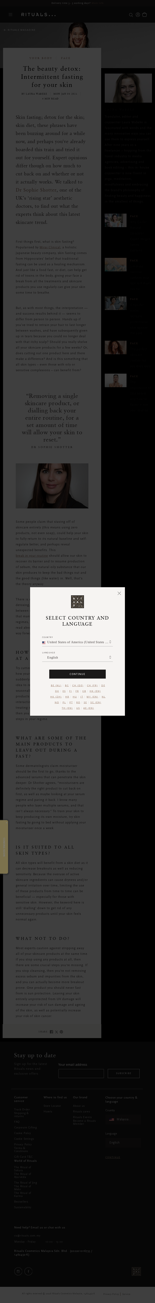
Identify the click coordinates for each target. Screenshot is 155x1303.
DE (103, 685)
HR (67, 697)
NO (57, 702)
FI (70, 691)
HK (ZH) (56, 697)
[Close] (119, 593)
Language (48, 652)
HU (75, 697)
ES (64, 691)
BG (67, 685)
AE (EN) (88, 708)
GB (84, 691)
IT (81, 697)
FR (77, 691)
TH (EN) (67, 708)
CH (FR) (92, 685)
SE (85, 702)
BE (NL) (56, 685)
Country (47, 637)
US (78, 708)
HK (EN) (95, 691)
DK (57, 691)
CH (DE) (78, 685)
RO (78, 702)
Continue (77, 674)
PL (64, 702)
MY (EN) (92, 697)
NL (104, 697)
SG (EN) (95, 702)
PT (71, 702)
